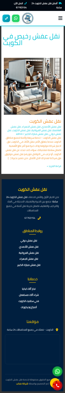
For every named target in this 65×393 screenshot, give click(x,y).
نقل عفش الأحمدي (51, 126)
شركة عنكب (22, 383)
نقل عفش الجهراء (31, 126)
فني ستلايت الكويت (28, 301)
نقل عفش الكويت (45, 121)
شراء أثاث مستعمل (29, 295)
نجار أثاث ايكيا (29, 289)
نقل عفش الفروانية (42, 130)
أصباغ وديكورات (29, 307)
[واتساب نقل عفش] (16, 18)
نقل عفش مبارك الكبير (36, 133)
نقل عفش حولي (28, 241)
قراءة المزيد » (54, 166)
